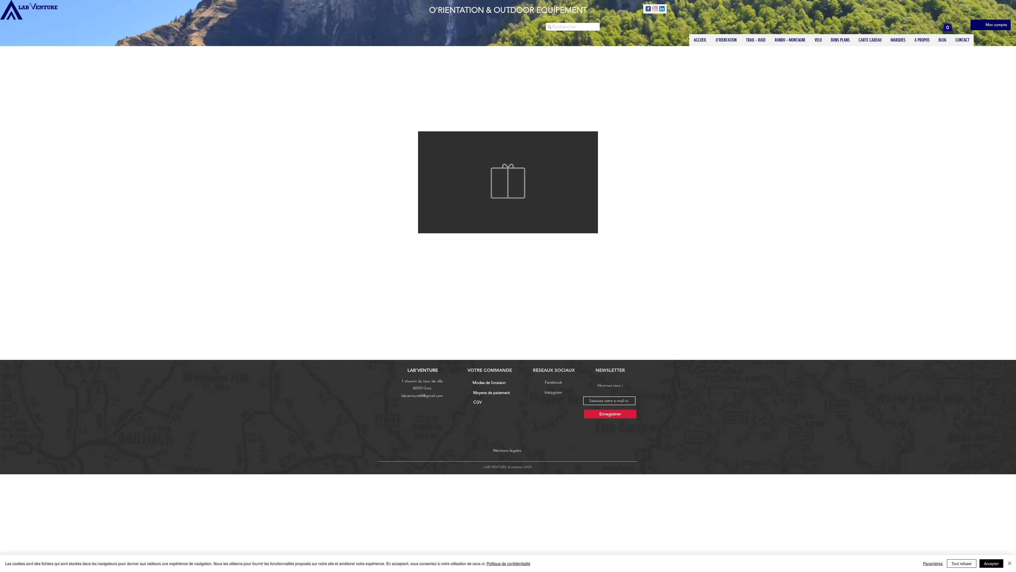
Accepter (991, 563)
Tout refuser (961, 563)
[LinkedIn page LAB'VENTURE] (662, 8)
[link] (947, 25)
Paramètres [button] (933, 563)
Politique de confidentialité (508, 563)
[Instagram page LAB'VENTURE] (655, 8)
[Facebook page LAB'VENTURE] (648, 8)
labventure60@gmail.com (422, 395)
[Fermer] (1009, 563)
